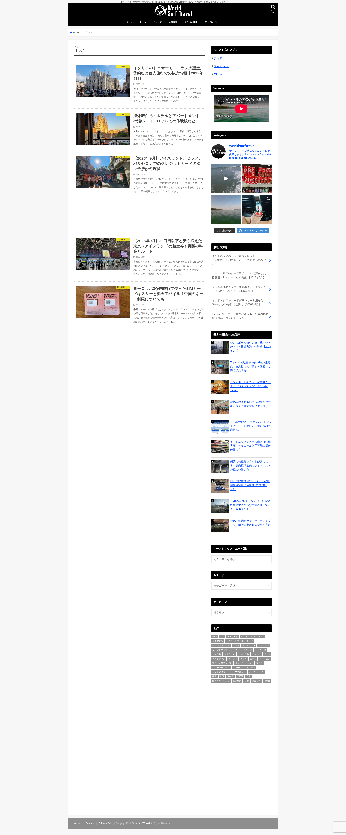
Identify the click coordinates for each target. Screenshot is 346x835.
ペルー (250, 663)
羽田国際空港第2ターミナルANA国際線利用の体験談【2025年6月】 (250, 485)
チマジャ (232, 658)
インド (244, 636)
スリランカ (229, 654)
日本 (248, 676)
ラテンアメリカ (219, 672)
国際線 (240, 676)
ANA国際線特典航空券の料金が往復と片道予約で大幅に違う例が (250, 404)
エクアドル (217, 641)
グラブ (236, 645)
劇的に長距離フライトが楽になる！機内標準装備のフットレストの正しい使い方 (250, 465)
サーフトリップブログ (150, 22)
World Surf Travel (141, 823)
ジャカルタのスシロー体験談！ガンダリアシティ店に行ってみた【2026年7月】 (239, 289)
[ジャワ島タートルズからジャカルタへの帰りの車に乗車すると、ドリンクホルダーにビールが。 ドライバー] (257, 209)
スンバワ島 (243, 654)
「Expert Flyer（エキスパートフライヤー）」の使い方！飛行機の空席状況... (251, 426)
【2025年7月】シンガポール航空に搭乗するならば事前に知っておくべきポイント (250, 505)
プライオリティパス (222, 663)
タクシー (256, 654)
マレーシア (238, 667)
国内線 (230, 676)
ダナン (267, 654)
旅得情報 (173, 22)
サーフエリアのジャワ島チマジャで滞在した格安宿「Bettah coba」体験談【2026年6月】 (239, 275)
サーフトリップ (219, 650)
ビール (253, 658)
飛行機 (267, 681)
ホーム (129, 22)
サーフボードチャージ (241, 650)
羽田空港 (256, 681)
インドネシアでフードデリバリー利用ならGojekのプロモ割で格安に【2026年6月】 (237, 302)
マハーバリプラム (221, 667)
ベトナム (239, 663)
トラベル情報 (191, 22)
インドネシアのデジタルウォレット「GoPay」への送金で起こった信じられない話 (239, 260)
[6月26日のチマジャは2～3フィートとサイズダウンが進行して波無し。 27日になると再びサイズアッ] (226, 178)
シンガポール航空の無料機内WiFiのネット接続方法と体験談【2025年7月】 (250, 346)
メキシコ (251, 667)
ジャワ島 (216, 654)
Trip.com (219, 74)
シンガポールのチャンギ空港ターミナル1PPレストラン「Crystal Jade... (250, 386)
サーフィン (263, 645)
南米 (214, 676)
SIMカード (232, 636)
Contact (90, 823)
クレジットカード (221, 645)
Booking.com (221, 66)
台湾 (222, 676)
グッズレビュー (212, 22)
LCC (222, 636)
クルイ (250, 641)
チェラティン (218, 658)
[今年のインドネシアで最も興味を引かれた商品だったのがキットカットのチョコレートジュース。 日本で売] (257, 178)
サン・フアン (248, 645)
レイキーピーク (256, 672)
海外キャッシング (221, 681)
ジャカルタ (260, 650)
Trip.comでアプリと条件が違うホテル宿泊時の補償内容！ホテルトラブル (240, 316)
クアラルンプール (234, 641)
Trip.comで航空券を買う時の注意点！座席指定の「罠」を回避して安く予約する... (250, 366)
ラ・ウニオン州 (238, 672)
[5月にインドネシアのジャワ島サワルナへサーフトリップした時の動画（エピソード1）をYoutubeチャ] (226, 209)
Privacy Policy (106, 823)
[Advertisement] (139, 216)
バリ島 (243, 658)
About (77, 823)
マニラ (259, 663)
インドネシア (256, 636)
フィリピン (264, 658)
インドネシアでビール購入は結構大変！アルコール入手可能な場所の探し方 (250, 445)
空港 (246, 681)
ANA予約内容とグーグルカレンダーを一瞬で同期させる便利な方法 (250, 522)
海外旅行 (237, 681)
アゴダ (218, 58)
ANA (214, 636)
